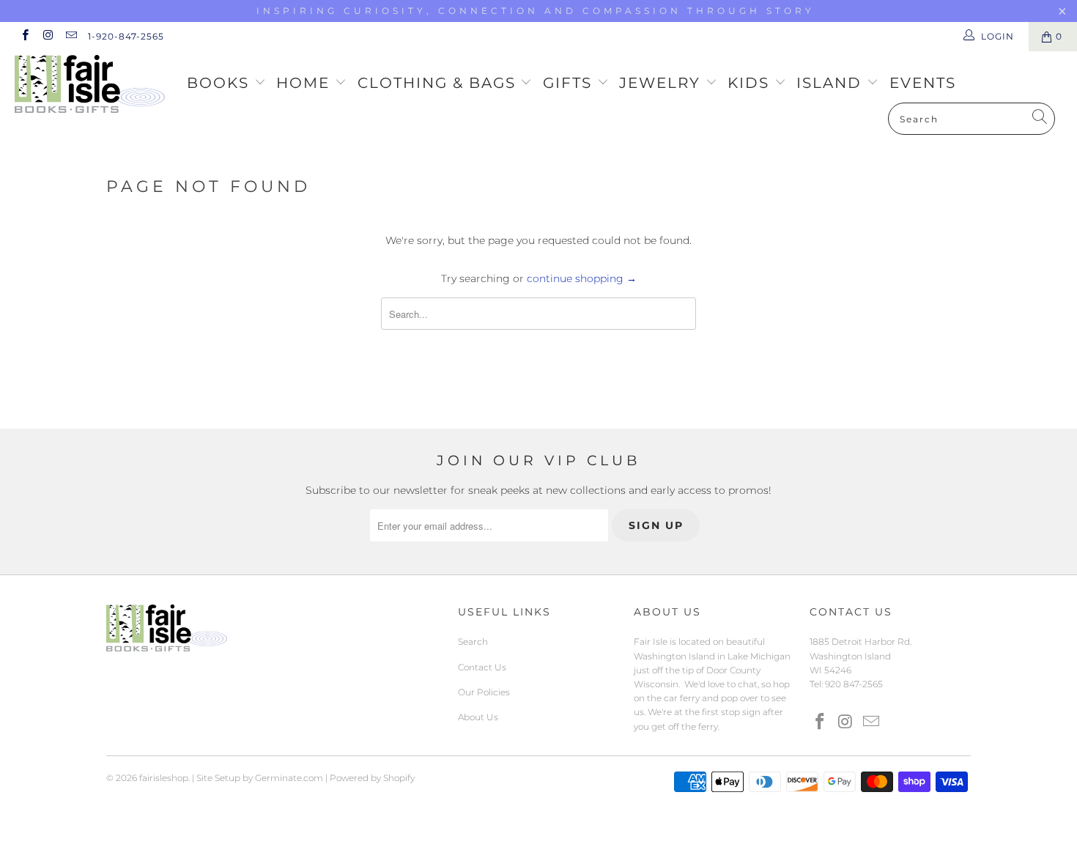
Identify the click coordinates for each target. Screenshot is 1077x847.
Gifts (570, 83)
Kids (751, 83)
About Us (478, 716)
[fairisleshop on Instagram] (47, 36)
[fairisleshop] (93, 85)
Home (305, 83)
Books (220, 83)
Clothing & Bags (439, 83)
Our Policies (484, 692)
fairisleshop (163, 777)
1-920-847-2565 (126, 36)
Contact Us (482, 667)
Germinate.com (289, 777)
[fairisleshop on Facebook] (24, 36)
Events (922, 83)
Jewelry (662, 83)
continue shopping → (582, 278)
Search (473, 641)
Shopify (399, 777)
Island (831, 83)
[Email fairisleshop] (70, 36)
